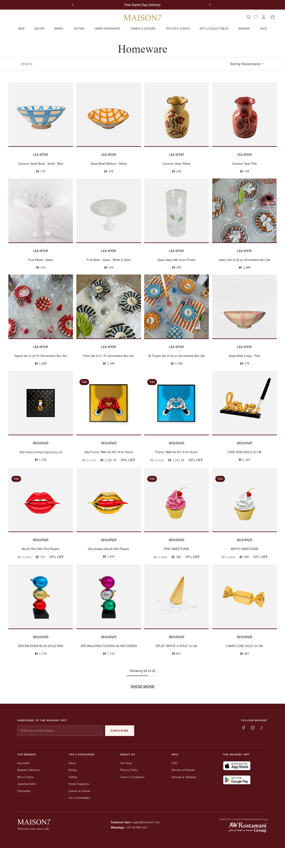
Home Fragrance (79, 784)
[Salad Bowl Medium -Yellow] (108, 114)
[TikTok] (262, 727)
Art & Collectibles (79, 797)
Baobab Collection (28, 770)
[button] (247, 63)
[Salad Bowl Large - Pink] (244, 306)
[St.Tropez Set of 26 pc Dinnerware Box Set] (176, 306)
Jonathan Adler (26, 784)
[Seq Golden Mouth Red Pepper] (108, 499)
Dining (72, 770)
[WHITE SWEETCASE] (244, 499)
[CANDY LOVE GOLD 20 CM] (244, 597)
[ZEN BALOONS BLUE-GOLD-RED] (40, 597)
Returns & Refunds (183, 770)
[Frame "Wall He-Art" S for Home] (176, 403)
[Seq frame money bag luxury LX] (40, 403)
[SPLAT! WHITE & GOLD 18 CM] (176, 597)
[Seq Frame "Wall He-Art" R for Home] (108, 403)
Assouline (23, 763)
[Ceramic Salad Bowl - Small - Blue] (40, 114)
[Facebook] (243, 727)
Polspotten (23, 791)
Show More (143, 686)
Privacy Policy (129, 770)
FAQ (174, 763)
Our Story (126, 763)
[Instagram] (252, 727)
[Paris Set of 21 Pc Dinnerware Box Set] (108, 306)
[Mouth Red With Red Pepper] (40, 499)
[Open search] (248, 17)
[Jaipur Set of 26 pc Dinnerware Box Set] (244, 210)
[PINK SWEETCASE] (176, 499)
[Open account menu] (263, 17)
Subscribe (120, 730)
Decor (72, 763)
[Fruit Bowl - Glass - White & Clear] (108, 210)
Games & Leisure (79, 791)
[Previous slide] (72, 4)
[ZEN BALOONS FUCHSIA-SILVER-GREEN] (108, 597)
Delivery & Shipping (184, 777)
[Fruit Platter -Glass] (40, 210)
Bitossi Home (25, 777)
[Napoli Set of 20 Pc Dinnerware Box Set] (40, 306)
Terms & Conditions (132, 777)
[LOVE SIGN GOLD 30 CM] (244, 403)
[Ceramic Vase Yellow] (176, 114)
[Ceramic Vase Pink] (244, 114)
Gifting (73, 777)
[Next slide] (209, 4)
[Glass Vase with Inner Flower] (176, 210)
